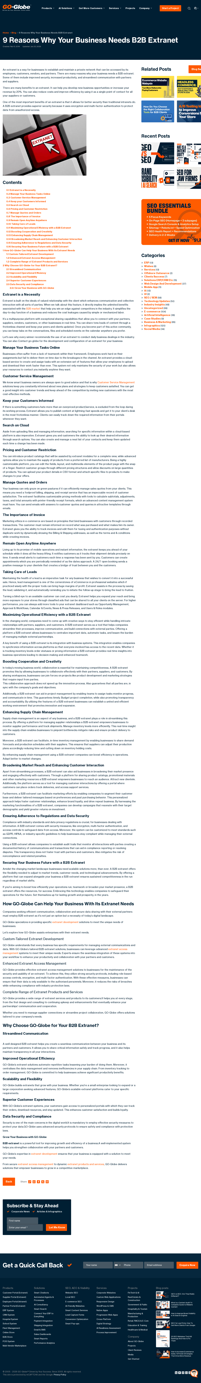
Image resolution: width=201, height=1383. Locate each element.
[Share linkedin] (176, 1373)
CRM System (9, 1315)
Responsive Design (105, 1301)
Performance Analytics (44, 1343)
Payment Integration (43, 1321)
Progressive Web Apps (107, 1315)
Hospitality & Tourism (137, 1309)
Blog (13, 32)
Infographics (152, 325)
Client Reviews (135, 1350)
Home (6, 32)
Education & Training (137, 1325)
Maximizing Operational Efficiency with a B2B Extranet (38, 227)
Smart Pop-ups (72, 1323)
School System (10, 1323)
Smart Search (40, 1309)
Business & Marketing (157, 322)
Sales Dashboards (42, 1334)
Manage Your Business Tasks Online (28, 194)
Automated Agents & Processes (44, 1298)
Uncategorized (153, 308)
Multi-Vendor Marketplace (14, 1345)
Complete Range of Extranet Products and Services (37, 261)
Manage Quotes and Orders (23, 212)
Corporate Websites (106, 1293)
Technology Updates (157, 301)
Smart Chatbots (41, 1293)
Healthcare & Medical (138, 1330)
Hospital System (10, 1319)
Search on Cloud (17, 205)
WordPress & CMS (105, 1306)
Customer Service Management (26, 197)
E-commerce (152, 311)
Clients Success (154, 276)
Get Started (133, 1359)
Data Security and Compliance (25, 284)
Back (9, 1181)
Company (144, 8)
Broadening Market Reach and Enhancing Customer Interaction (44, 239)
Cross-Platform (104, 1319)
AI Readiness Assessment (109, 1328)
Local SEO (70, 1297)
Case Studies (152, 318)
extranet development (65, 922)
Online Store (8, 1332)
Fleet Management (11, 1328)
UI (145, 294)
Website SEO (71, 1293)
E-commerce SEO (73, 1301)
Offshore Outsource (156, 273)
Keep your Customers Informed (26, 201)
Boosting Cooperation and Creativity (29, 231)
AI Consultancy (41, 1304)
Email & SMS (40, 1330)
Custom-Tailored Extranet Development (30, 254)
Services (114, 8)
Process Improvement (107, 1332)
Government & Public (137, 1304)
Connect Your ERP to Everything (43, 1315)
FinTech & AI (133, 1293)
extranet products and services (86, 1164)
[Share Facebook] (180, 1373)
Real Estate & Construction (134, 1298)
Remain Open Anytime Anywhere (26, 220)
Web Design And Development (163, 283)
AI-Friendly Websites (75, 1306)
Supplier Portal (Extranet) (14, 1297)
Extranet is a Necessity (21, 190)
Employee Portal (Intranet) (15, 1301)
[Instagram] (183, 1373)
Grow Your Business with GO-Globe (32, 288)
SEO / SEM (150, 297)
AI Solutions (65, 8)
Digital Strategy (104, 1323)
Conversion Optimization (76, 1319)
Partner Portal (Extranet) (14, 1306)
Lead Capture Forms (74, 1315)
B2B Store (8, 1337)
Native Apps (102, 1310)
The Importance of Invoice (23, 216)
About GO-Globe (136, 1341)
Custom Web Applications (109, 1297)
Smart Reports (41, 1338)
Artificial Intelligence (157, 315)
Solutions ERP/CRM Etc (158, 280)
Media (130, 1354)
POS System (8, 1341)
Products (47, 8)
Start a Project (170, 8)
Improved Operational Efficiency (26, 273)
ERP (146, 262)
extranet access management (35, 1164)
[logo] (17, 8)
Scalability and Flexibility (21, 276)
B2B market (33, 308)
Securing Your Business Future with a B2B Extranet (37, 246)
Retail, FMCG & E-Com (138, 1321)
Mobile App (151, 287)
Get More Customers (90, 8)
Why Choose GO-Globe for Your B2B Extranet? (30, 265)
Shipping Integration (43, 1325)
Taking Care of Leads (20, 224)
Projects (130, 8)
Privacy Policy (60, 1374)
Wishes (148, 266)
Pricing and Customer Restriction (26, 209)
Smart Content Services (76, 1310)
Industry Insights (154, 304)
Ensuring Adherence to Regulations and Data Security (38, 242)
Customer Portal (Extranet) (15, 1293)
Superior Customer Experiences (26, 280)
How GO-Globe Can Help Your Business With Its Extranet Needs (39, 250)
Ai (145, 290)
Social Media (152, 329)
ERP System (8, 1310)
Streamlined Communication (23, 269)
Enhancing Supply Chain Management (29, 235)
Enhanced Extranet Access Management (30, 258)
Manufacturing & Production (135, 1315)
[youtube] (187, 1373)
